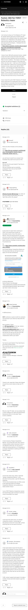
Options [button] (24, 17)
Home (2, 12)
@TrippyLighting (9, 326)
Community (4, 8)
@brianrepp (15, 194)
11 (7, 538)
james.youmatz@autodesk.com (11, 329)
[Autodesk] (7, 1)
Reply (14, 90)
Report (14, 97)
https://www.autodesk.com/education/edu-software (14, 246)
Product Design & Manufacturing (12, 12)
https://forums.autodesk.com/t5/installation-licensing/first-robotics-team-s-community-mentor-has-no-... (14, 152)
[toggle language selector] (20, 1)
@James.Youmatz (7, 194)
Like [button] (13, 94)
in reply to (13, 221)
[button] (26, 22)
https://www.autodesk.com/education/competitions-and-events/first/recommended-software (14, 47)
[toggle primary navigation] (2, 2)
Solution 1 (5, 111)
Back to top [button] (3, 605)
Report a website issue (19, 605)
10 (7, 508)
